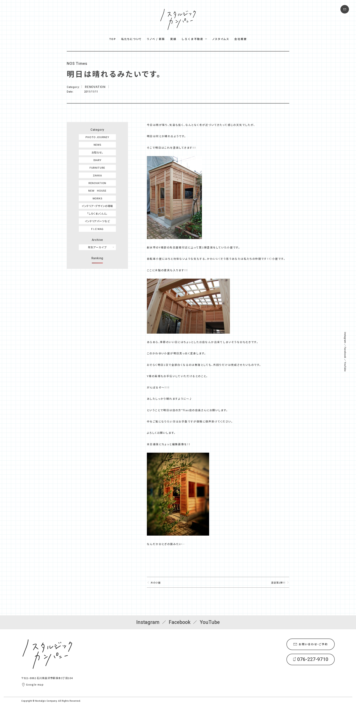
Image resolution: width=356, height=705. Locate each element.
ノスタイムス (220, 39)
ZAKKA (97, 175)
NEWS (97, 144)
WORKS (97, 198)
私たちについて (131, 39)
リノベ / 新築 (156, 39)
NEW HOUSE (97, 190)
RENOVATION (97, 183)
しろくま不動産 (192, 39)
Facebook (345, 352)
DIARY (97, 160)
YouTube (345, 367)
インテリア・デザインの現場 (97, 206)
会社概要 (240, 39)
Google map (35, 684)
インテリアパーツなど (97, 221)
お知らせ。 (97, 152)
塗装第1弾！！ (278, 582)
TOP (112, 39)
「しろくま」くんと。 (97, 213)
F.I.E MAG (97, 229)
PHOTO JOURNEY (97, 137)
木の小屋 (156, 582)
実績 (173, 39)
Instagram (345, 337)
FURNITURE (97, 167)
